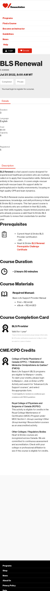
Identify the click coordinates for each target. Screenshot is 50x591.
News (5, 39)
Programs (8, 18)
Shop (5, 571)
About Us (7, 580)
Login (10, 51)
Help (5, 44)
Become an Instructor (14, 28)
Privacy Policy (9, 586)
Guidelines (8, 34)
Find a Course (10, 23)
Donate (26, 51)
